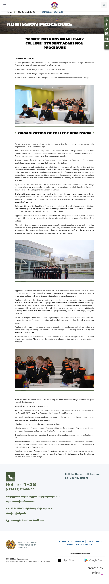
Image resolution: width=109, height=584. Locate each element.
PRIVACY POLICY (84, 544)
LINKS (90, 541)
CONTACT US (66, 541)
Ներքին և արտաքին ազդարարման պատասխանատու (33, 499)
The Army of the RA (26, 12)
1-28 (29, 484)
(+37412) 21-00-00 (20, 489)
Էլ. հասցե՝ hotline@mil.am (25, 520)
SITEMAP (80, 541)
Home (9, 12)
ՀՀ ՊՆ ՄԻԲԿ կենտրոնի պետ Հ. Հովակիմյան (30, 511)
